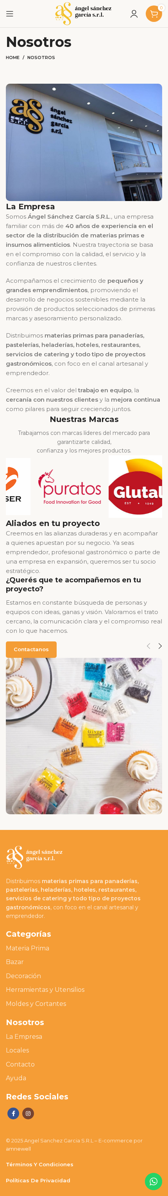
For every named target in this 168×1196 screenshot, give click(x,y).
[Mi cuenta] (134, 14)
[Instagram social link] (28, 1113)
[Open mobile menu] (10, 14)
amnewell (18, 1149)
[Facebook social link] (13, 1113)
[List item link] (84, 948)
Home (13, 57)
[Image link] (35, 856)
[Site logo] (84, 13)
